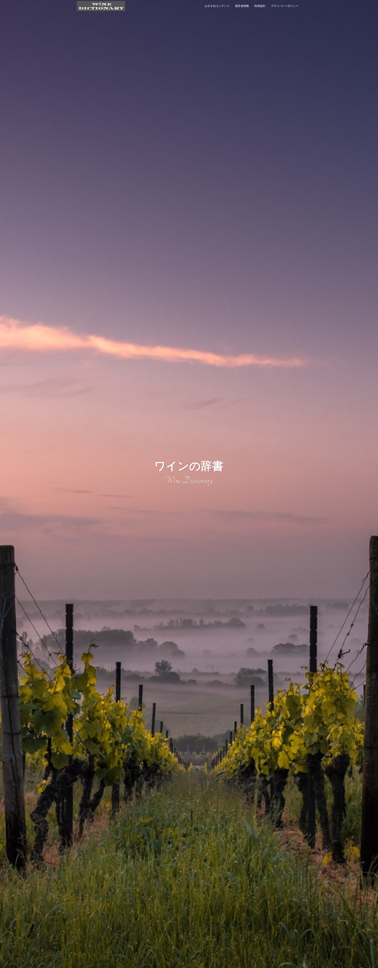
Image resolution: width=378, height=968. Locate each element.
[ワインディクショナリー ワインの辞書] (101, 5)
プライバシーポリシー (284, 5)
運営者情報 (242, 5)
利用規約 (259, 5)
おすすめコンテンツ (217, 5)
